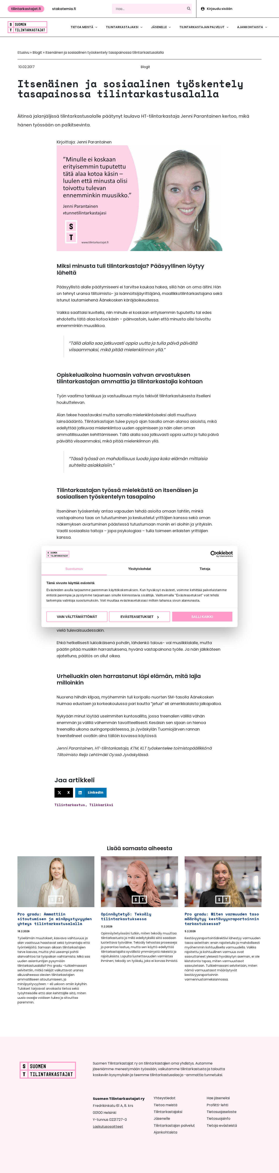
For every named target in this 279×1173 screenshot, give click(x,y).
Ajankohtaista (165, 1132)
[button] (26, 8)
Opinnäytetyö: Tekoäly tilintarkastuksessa (126, 916)
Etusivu (23, 52)
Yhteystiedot (164, 1098)
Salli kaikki (202, 617)
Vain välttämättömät (77, 617)
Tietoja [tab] (205, 568)
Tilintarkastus (69, 804)
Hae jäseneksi (218, 1098)
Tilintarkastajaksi (168, 1111)
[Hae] (189, 9)
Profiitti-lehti (217, 1105)
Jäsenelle (162, 1118)
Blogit (37, 52)
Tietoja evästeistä (222, 1125)
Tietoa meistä (165, 1105)
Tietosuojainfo (218, 1118)
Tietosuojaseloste (221, 1111)
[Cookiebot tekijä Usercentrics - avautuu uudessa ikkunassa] (214, 554)
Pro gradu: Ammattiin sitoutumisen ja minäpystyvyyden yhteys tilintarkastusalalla (54, 918)
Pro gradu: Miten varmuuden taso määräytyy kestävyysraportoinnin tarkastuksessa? (222, 918)
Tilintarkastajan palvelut (174, 1125)
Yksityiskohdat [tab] (139, 568)
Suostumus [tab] (74, 568)
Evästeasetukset (137, 617)
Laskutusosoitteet (108, 1126)
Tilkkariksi (101, 804)
